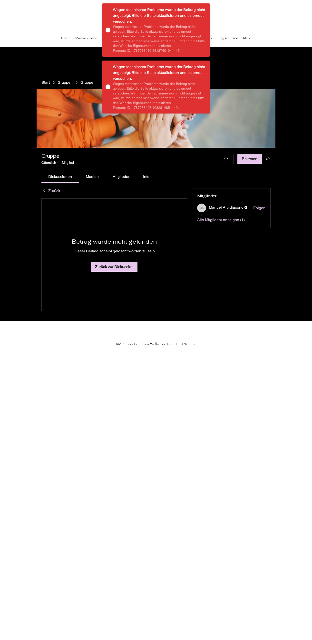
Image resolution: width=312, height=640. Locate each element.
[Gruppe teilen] (268, 159)
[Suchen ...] (226, 159)
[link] (60, 176)
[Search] (270, 23)
